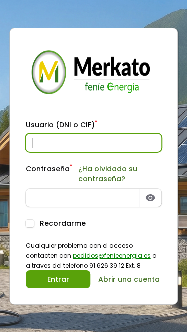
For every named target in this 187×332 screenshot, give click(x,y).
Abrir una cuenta (129, 279)
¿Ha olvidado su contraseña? (107, 174)
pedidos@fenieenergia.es (112, 255)
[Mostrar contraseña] (150, 198)
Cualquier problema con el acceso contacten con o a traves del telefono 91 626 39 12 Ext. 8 (91, 255)
